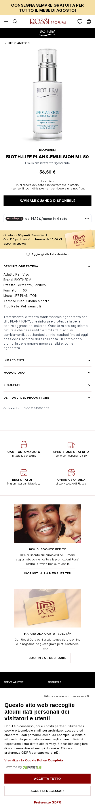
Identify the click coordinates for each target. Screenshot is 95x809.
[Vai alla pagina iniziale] (48, 21)
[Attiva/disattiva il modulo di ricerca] (15, 21)
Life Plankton (19, 43)
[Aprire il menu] (6, 21)
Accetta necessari (47, 791)
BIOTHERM (47, 150)
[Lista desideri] (79, 21)
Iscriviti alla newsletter (47, 573)
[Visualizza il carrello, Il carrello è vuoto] (88, 21)
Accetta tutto (47, 778)
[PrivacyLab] (32, 767)
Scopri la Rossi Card (47, 658)
